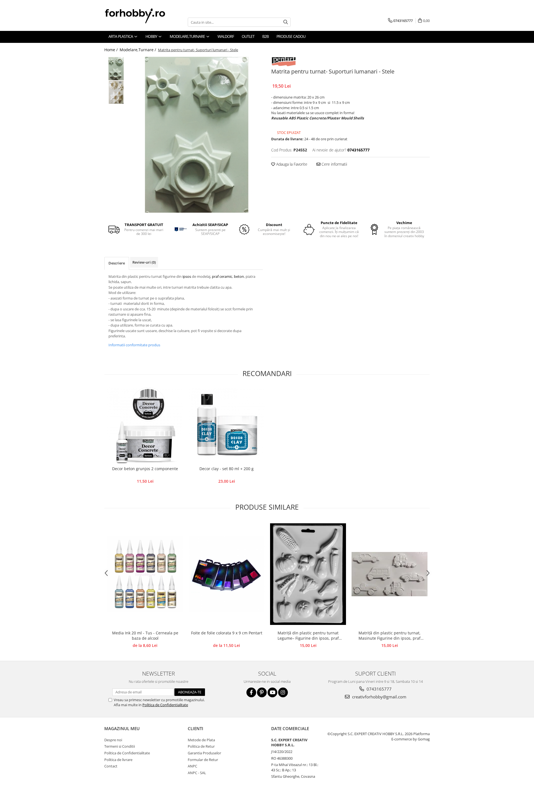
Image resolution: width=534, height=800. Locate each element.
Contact (110, 766)
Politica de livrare (118, 759)
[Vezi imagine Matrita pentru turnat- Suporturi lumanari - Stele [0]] (116, 68)
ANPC (192, 766)
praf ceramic (222, 276)
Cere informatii (333, 164)
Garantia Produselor (204, 752)
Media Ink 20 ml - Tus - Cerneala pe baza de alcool (145, 635)
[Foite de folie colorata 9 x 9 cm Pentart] (226, 574)
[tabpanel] (197, 135)
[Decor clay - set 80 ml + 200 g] (226, 425)
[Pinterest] (262, 692)
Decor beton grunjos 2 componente (145, 468)
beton (239, 276)
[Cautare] (286, 22)
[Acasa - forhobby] (140, 16)
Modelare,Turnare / (138, 49)
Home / (111, 49)
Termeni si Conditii (119, 746)
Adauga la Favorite (291, 164)
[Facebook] (251, 692)
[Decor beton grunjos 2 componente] (145, 425)
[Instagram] (283, 692)
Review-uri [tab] (144, 262)
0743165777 (378, 689)
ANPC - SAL (197, 772)
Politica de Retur (201, 746)
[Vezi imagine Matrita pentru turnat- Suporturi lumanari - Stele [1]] (116, 92)
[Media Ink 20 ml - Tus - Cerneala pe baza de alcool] (145, 574)
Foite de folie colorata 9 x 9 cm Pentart (226, 632)
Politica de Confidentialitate (165, 704)
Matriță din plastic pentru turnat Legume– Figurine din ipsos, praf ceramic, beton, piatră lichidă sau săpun (308, 635)
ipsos (187, 276)
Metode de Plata (201, 739)
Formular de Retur (203, 759)
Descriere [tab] (116, 263)
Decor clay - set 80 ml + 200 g (226, 468)
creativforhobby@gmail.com (378, 697)
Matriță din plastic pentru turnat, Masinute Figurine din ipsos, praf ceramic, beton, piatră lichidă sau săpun (389, 635)
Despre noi (113, 739)
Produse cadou (290, 36)
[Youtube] (272, 692)
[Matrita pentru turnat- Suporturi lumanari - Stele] (197, 135)
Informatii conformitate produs (134, 344)
